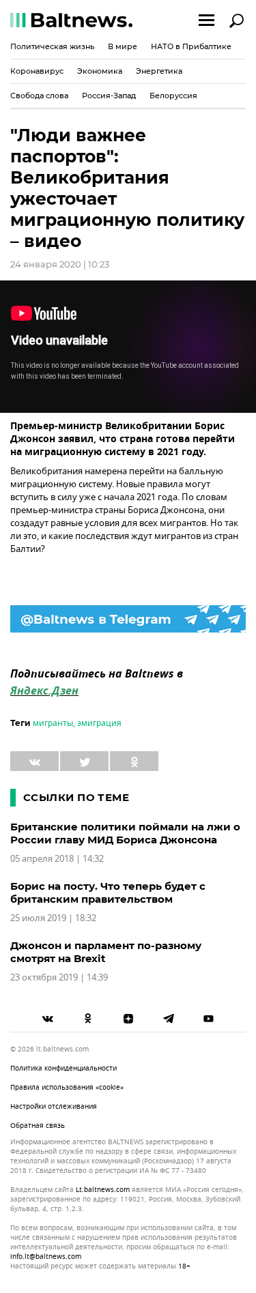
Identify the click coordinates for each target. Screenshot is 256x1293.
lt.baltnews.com (103, 1190)
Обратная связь (37, 1125)
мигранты (53, 723)
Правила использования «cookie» (67, 1087)
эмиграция (99, 723)
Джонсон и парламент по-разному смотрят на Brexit (105, 952)
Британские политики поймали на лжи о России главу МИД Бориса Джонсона (125, 833)
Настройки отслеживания (53, 1106)
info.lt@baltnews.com (45, 1256)
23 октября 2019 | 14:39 (59, 977)
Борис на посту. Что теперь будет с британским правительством (107, 892)
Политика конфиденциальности (63, 1068)
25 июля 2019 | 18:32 (53, 918)
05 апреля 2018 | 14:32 (57, 858)
